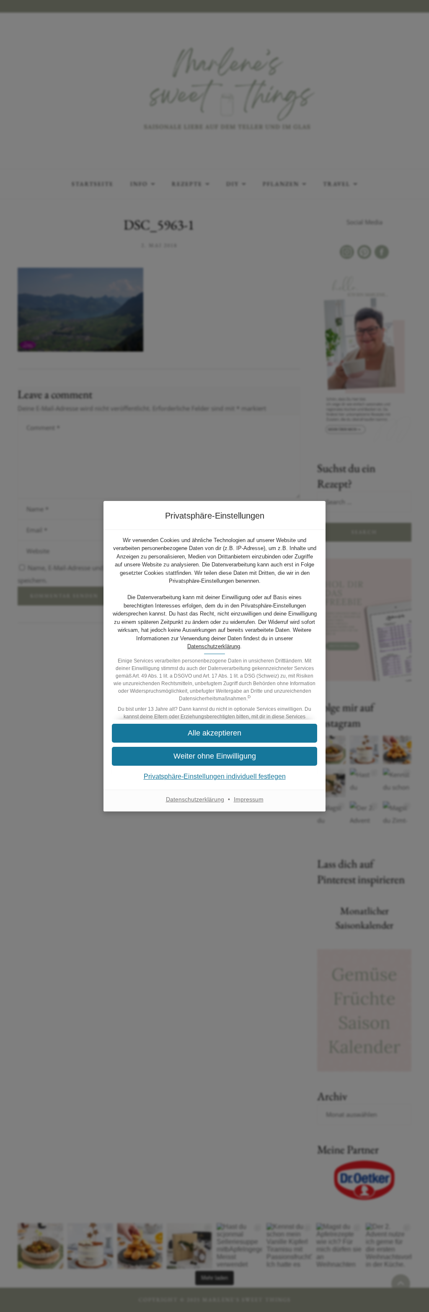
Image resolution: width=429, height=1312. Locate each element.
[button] (214, 733)
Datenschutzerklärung (213, 646)
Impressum (249, 799)
